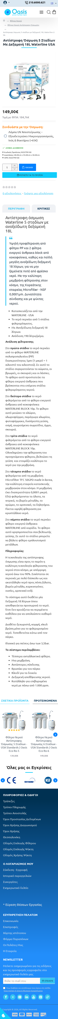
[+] (15, 165)
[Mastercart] (22, 1014)
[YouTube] (33, 997)
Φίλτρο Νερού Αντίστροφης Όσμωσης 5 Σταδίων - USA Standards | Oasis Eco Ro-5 (14, 743)
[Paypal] (29, 1014)
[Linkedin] (26, 997)
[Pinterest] (40, 997)
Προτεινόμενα (45, 700)
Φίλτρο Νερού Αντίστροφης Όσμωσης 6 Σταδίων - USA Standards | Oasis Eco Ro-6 (44, 743)
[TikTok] (47, 997)
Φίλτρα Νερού (16, 21)
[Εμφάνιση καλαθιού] (54, 12)
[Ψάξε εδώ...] (48, 12)
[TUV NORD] (29, 780)
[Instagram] (19, 997)
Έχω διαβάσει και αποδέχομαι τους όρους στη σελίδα (27, 989)
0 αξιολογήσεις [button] (12, 193)
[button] (27, 167)
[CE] (11, 780)
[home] (4, 21)
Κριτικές (43, 208)
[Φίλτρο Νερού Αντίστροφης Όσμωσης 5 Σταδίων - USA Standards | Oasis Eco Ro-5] (14, 721)
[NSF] (47, 780)
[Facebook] (6, 997)
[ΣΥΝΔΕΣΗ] (5, 2)
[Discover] (43, 1014)
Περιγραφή (16, 208)
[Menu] (41, 12)
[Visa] (15, 1014)
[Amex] (36, 1014)
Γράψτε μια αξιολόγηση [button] (38, 193)
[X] (12, 997)
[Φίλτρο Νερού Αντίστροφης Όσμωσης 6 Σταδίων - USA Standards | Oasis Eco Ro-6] (44, 721)
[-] (15, 169)
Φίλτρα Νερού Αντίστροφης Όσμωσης (23, 25)
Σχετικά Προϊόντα (14, 700)
